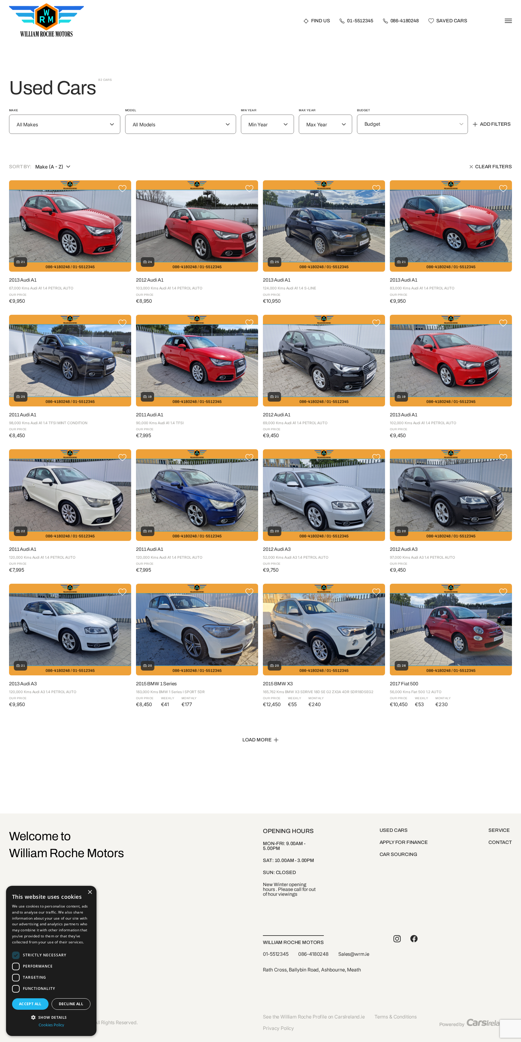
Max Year (307, 110)
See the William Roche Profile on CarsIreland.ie (314, 1017)
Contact (500, 842)
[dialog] (51, 961)
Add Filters (495, 124)
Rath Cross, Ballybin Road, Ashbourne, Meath (312, 970)
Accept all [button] (30, 1003)
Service (499, 830)
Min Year (248, 110)
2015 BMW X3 (278, 683)
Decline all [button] (71, 1003)
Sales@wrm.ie (353, 954)
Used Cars (394, 830)
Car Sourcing (398, 854)
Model (131, 110)
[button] (51, 1017)
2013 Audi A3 (23, 683)
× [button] (89, 892)
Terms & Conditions (395, 1017)
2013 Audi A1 (22, 280)
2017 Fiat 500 (404, 683)
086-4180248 (404, 21)
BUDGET (363, 110)
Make (13, 110)
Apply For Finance (404, 842)
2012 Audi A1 (149, 280)
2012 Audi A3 (277, 549)
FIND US (320, 21)
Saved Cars (451, 21)
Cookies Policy (51, 1025)
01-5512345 (360, 21)
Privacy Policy (278, 1028)
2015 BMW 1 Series (156, 683)
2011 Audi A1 (22, 414)
